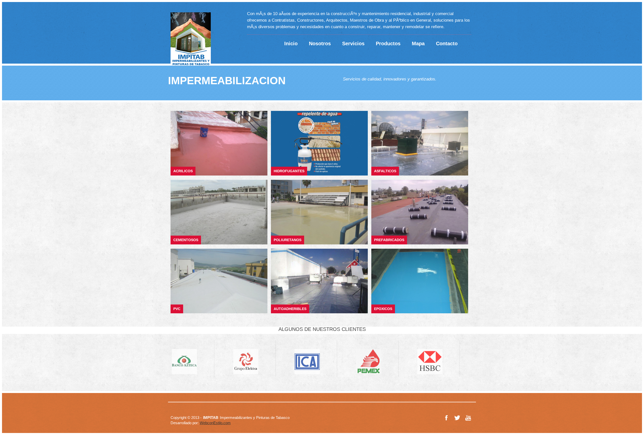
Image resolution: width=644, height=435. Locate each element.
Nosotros (320, 43)
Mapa (418, 43)
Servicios (353, 43)
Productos (388, 43)
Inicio (291, 43)
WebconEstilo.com (215, 423)
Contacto (447, 43)
